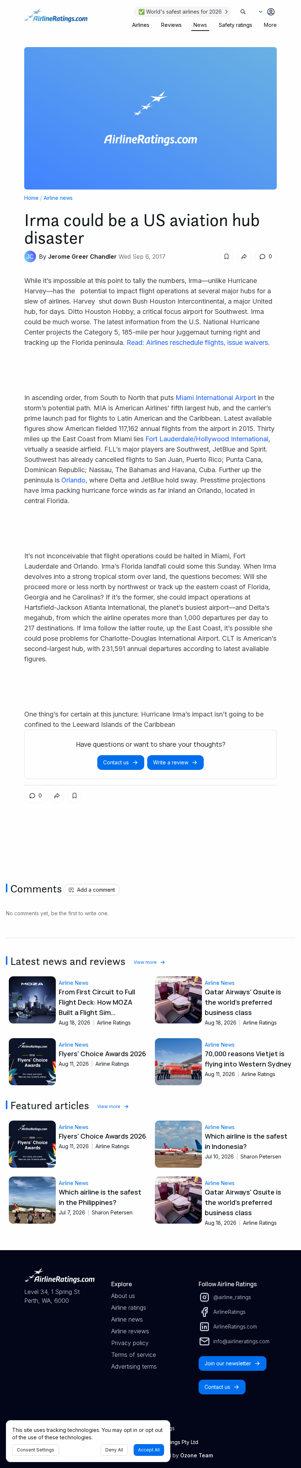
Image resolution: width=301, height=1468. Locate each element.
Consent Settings (35, 1450)
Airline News (73, 983)
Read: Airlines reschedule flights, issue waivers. (198, 342)
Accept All (149, 1450)
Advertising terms (134, 1366)
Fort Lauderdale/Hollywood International (206, 439)
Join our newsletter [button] (227, 1363)
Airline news (58, 198)
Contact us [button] (116, 762)
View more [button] (145, 962)
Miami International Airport (215, 398)
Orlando (73, 480)
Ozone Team (196, 1455)
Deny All (114, 1450)
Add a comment (96, 890)
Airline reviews (130, 1331)
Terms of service (133, 1354)
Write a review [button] (170, 762)
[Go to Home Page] (55, 19)
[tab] (141, 25)
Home (31, 198)
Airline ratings (128, 1307)
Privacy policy (130, 1343)
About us (123, 1295)
